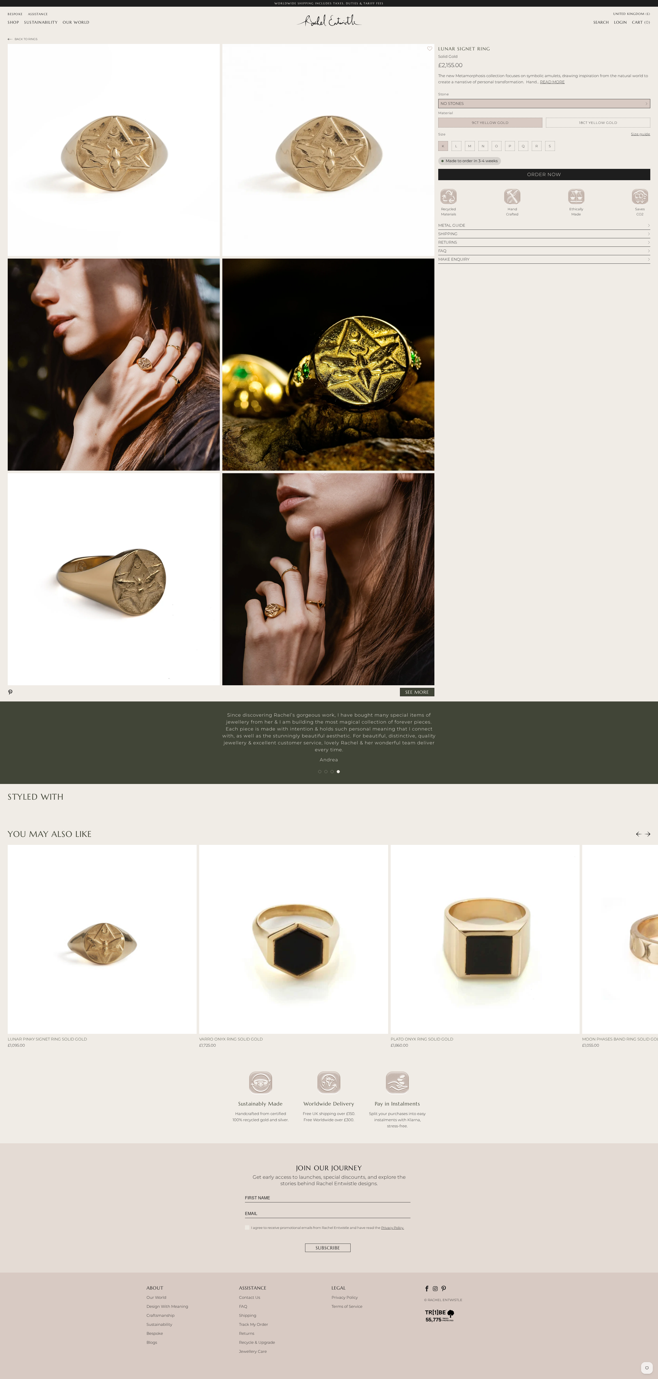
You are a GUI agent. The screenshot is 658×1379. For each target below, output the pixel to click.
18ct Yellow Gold (598, 123)
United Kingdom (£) (631, 13)
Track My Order (253, 1324)
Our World (156, 1297)
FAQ (243, 1306)
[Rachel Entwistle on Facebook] (427, 1289)
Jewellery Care (253, 1351)
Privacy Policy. (392, 1228)
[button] (13, 22)
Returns (246, 1333)
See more (417, 692)
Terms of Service (347, 1306)
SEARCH (601, 22)
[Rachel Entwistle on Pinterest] (444, 1289)
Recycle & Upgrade (257, 1342)
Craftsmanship (161, 1315)
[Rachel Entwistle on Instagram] (435, 1289)
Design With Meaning (167, 1306)
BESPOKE (15, 14)
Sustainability (159, 1324)
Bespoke (155, 1333)
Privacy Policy (345, 1297)
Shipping (247, 1315)
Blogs (152, 1342)
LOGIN (620, 22)
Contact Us (249, 1297)
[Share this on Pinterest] (11, 692)
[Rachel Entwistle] (329, 20)
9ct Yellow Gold (490, 123)
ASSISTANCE (38, 14)
